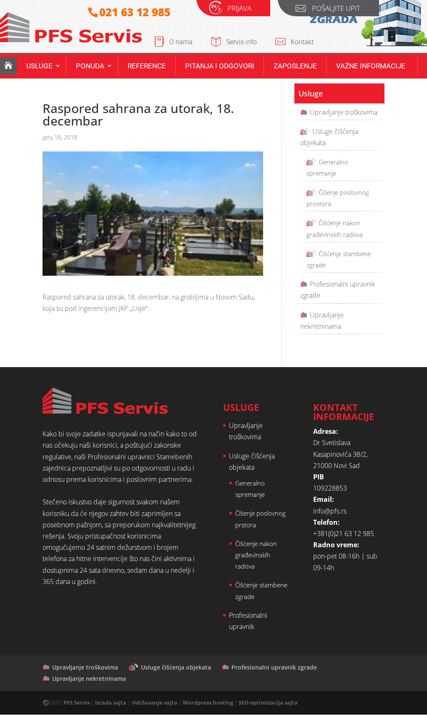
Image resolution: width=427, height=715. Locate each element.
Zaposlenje (295, 66)
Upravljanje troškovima (343, 112)
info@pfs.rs (330, 511)
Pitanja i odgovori (219, 66)
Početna (8, 66)
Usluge (39, 66)
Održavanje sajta (154, 702)
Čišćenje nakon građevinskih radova (334, 228)
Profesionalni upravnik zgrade (337, 289)
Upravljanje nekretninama (322, 320)
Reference (147, 66)
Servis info (241, 42)
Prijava (239, 9)
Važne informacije (370, 66)
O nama (181, 42)
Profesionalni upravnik (248, 621)
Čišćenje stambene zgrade (338, 259)
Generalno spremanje (327, 167)
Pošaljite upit (336, 9)
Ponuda (90, 66)
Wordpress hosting (208, 702)
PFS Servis (76, 702)
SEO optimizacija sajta (268, 702)
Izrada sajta (110, 702)
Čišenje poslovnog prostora (337, 198)
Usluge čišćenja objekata (329, 137)
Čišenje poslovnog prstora (260, 519)
